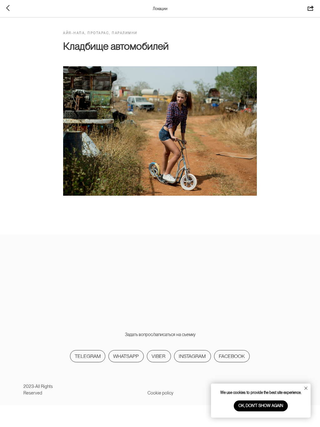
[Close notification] (306, 388)
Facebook (232, 356)
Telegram (88, 356)
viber (158, 356)
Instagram (192, 356)
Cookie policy (160, 392)
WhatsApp (126, 356)
